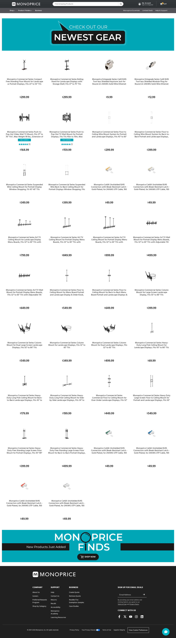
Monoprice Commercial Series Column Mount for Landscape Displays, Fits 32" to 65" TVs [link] (66, 345)
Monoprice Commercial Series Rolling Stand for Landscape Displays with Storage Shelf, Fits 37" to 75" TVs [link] (66, 82)
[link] (26, 4)
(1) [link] (72, 144)
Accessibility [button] (55, 607)
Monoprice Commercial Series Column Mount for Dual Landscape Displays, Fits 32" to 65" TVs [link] (109, 345)
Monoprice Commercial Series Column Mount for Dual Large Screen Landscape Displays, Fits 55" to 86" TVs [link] (24, 345)
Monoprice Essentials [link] (131, 10)
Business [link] (38, 10)
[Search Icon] (120, 4)
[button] (145, 4)
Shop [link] (12, 10)
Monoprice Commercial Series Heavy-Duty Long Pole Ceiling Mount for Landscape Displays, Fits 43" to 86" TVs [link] (151, 345)
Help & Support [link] (161, 10)
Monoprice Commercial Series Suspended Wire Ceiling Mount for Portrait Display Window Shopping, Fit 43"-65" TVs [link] (24, 187)
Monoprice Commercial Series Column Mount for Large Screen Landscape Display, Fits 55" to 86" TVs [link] (152, 292)
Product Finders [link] (24, 10)
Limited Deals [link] (147, 10)
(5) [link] (29, 144)
